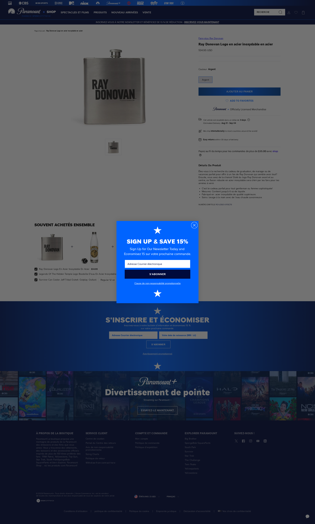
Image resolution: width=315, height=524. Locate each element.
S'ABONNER (157, 274)
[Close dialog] (194, 225)
